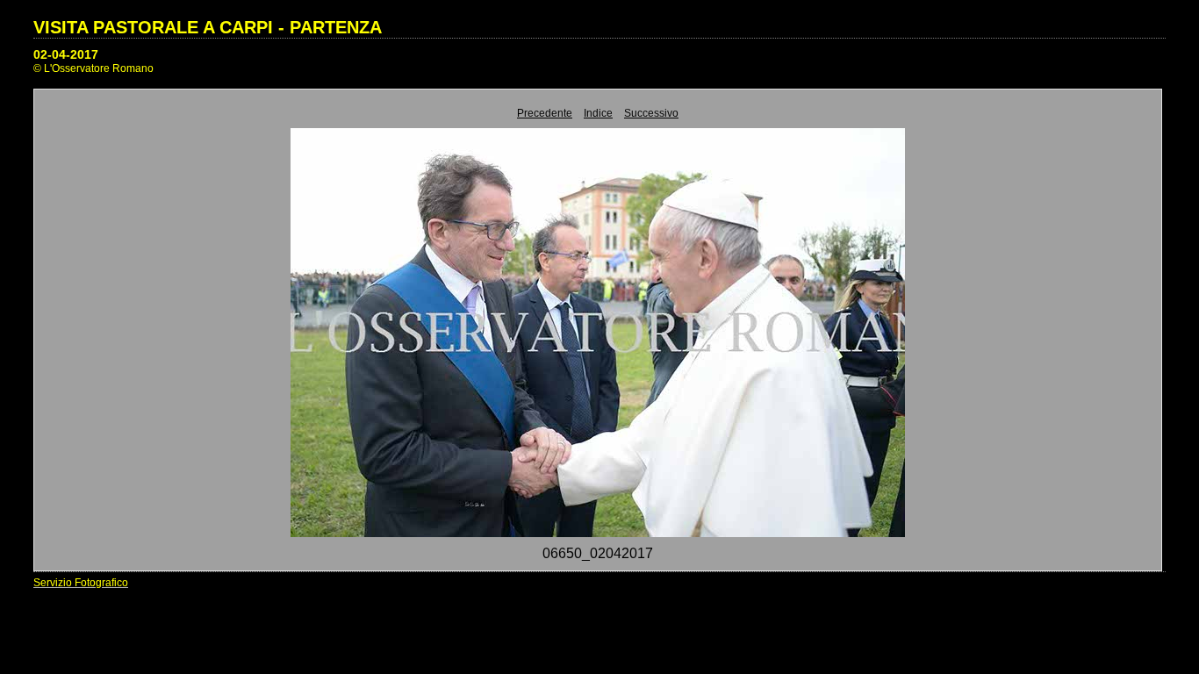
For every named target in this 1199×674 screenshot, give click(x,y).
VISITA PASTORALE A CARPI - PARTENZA (207, 27)
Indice (598, 113)
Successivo (651, 113)
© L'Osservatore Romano (93, 68)
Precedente (544, 113)
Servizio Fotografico (80, 583)
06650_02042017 (597, 553)
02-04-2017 (65, 54)
